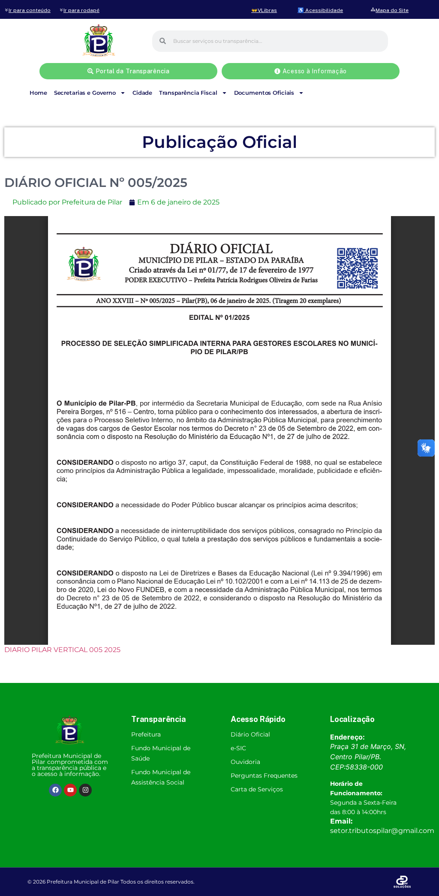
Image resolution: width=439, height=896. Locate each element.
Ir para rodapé (81, 10)
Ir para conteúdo (30, 10)
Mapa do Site (392, 10)
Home (38, 92)
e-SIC (238, 748)
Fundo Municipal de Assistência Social (160, 777)
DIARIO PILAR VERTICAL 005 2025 (62, 650)
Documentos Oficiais (264, 92)
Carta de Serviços (257, 789)
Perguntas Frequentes (264, 775)
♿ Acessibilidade (320, 10)
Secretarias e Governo (85, 92)
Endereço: (347, 737)
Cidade (142, 92)
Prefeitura (146, 734)
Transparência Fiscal (188, 92)
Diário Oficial (250, 734)
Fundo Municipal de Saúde (160, 753)
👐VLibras (264, 10)
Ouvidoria (245, 762)
